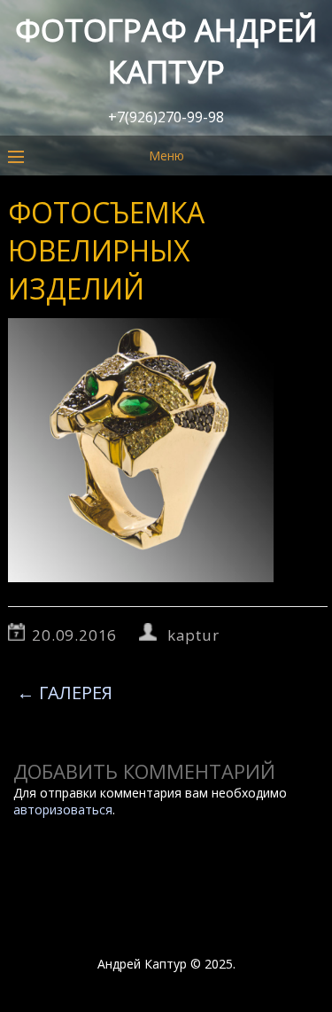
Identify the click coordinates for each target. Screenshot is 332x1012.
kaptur (193, 635)
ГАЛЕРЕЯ (64, 693)
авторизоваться (62, 809)
